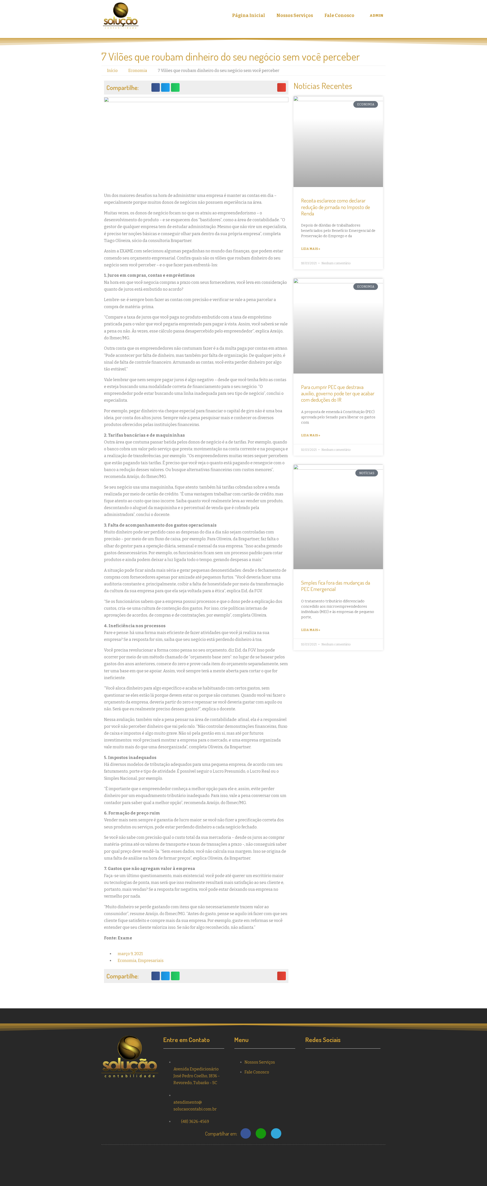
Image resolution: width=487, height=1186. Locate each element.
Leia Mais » (310, 249)
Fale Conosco (339, 15)
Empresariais (151, 960)
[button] (155, 87)
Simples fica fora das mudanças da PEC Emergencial (335, 585)
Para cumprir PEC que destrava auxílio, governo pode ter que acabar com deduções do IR (337, 393)
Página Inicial (248, 15)
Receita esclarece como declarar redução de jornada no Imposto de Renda (335, 206)
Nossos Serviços (294, 15)
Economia (127, 960)
